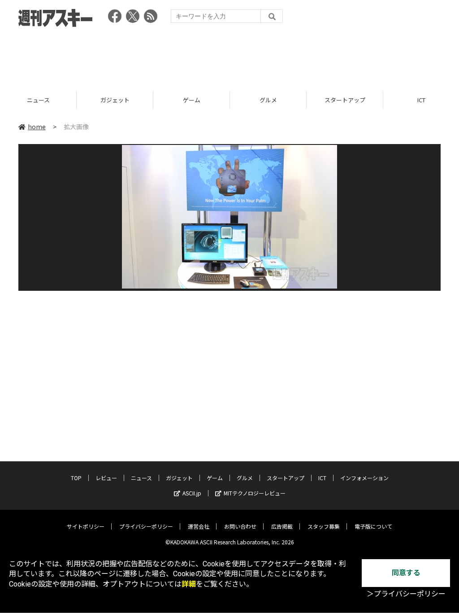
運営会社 (198, 526)
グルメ (200, 100)
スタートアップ (276, 100)
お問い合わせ (240, 526)
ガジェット (46, 100)
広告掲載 (282, 526)
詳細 (189, 584)
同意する (406, 573)
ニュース (141, 478)
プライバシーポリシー (146, 526)
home (37, 126)
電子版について (373, 526)
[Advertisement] (229, 56)
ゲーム (123, 100)
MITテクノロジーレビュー (255, 493)
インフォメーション (364, 478)
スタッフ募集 (323, 526)
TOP (76, 478)
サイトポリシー (85, 526)
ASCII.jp (191, 493)
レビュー (106, 478)
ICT (354, 100)
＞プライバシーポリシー (406, 594)
